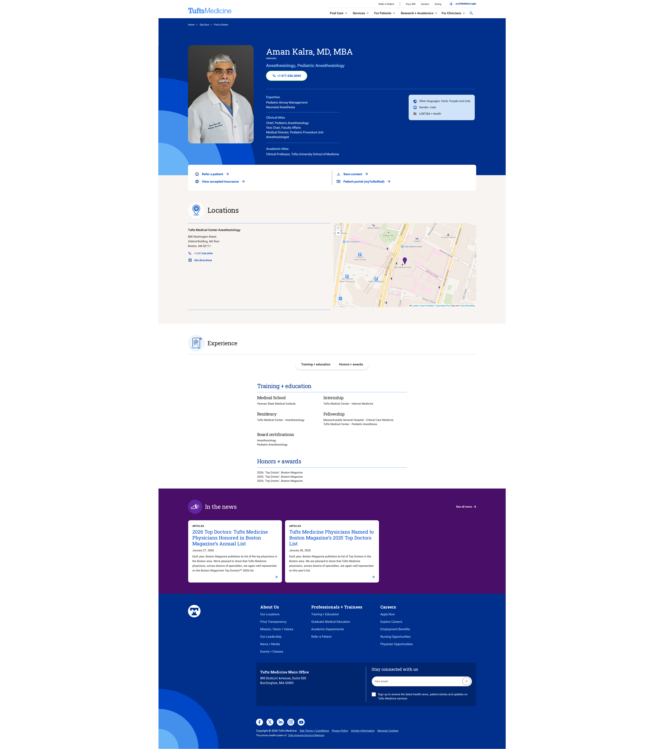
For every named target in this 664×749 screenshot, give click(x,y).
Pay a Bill (410, 4)
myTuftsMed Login (466, 3)
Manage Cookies (387, 730)
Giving (438, 4)
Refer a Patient (386, 4)
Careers (425, 4)
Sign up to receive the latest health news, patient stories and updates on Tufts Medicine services (422, 696)
